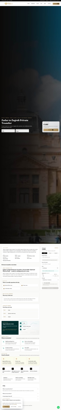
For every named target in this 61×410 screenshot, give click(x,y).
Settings (19, 406)
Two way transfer (47, 282)
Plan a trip (55, 3)
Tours (28, 3)
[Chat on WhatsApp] (58, 407)
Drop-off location (45, 262)
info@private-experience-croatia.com (54, 0)
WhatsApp (47, 0)
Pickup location (44, 255)
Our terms (15, 404)
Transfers (33, 3)
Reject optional (13, 406)
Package (43, 278)
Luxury (37, 3)
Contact (49, 3)
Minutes (55, 274)
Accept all (6, 406)
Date (42, 266)
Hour (43, 274)
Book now (50, 129)
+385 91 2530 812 (42, 0)
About (45, 3)
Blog (41, 3)
